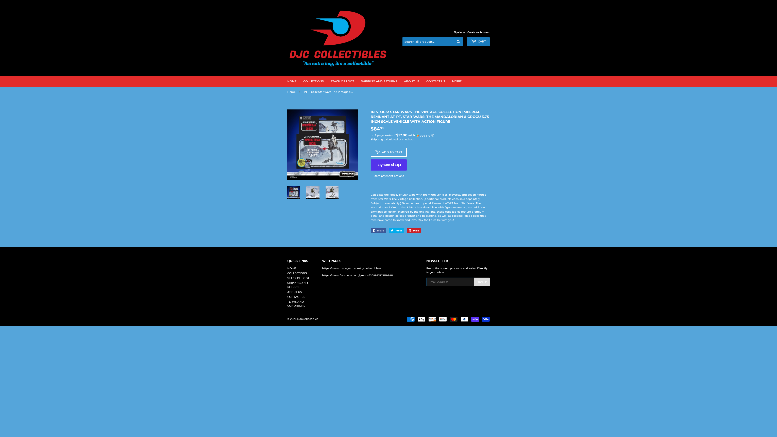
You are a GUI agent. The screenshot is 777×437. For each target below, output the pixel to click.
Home (291, 91)
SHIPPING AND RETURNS (379, 81)
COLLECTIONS (313, 81)
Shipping (377, 139)
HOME (291, 81)
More (456, 81)
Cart (481, 41)
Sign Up (482, 281)
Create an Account (478, 32)
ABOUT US (411, 81)
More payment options (389, 175)
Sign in (458, 32)
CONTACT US (435, 81)
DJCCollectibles (307, 318)
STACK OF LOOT (342, 81)
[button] (430, 135)
